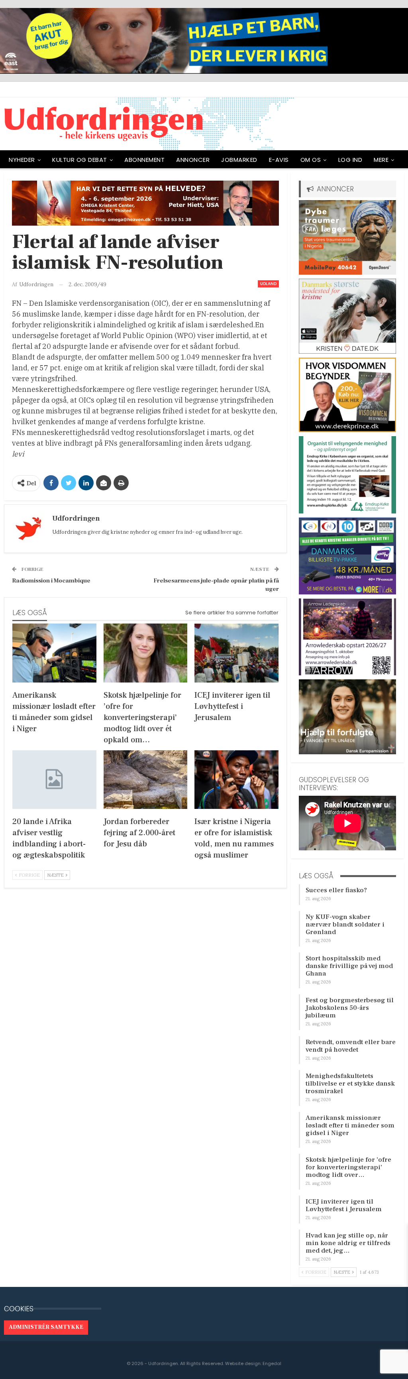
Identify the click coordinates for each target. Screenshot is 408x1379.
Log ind (350, 159)
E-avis (279, 159)
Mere (381, 159)
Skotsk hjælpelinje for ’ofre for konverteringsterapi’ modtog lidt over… (348, 1167)
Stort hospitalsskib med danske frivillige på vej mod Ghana (349, 966)
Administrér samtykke (46, 1327)
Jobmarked (239, 159)
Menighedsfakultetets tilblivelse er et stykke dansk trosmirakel (350, 1084)
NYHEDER (22, 159)
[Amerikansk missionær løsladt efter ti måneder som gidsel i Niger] (54, 653)
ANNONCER (193, 159)
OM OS (310, 159)
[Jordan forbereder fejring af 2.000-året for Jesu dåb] (146, 779)
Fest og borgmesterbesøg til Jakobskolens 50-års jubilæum (350, 1008)
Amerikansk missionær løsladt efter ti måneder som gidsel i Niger (350, 1125)
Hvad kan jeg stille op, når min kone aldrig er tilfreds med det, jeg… (348, 1243)
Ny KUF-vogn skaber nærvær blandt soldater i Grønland (345, 924)
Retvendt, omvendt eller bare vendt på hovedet (351, 1046)
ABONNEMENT (144, 159)
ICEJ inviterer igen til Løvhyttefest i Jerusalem (344, 1205)
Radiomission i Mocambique (51, 580)
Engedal (272, 1363)
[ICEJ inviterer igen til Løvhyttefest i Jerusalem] (236, 653)
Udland (268, 284)
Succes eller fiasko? (336, 890)
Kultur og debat (79, 159)
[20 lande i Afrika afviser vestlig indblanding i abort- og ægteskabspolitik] (54, 779)
